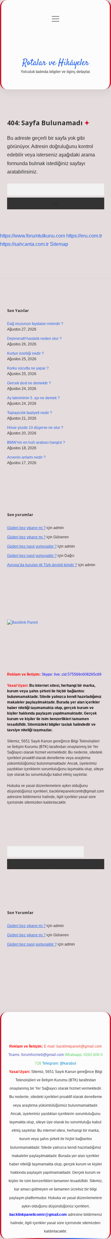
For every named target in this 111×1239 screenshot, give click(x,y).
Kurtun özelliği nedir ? (25, 353)
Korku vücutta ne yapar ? (28, 368)
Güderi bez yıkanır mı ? (26, 528)
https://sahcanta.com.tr (24, 244)
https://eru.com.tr (84, 235)
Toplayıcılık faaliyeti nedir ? (29, 413)
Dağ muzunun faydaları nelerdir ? (35, 324)
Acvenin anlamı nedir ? (26, 457)
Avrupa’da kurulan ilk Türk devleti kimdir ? (42, 565)
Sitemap (59, 244)
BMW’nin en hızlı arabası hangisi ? (36, 442)
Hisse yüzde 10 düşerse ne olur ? (35, 427)
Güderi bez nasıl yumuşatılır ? (32, 546)
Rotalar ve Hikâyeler (55, 63)
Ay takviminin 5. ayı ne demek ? (33, 398)
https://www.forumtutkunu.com (32, 235)
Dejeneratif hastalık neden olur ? (34, 338)
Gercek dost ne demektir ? (29, 383)
